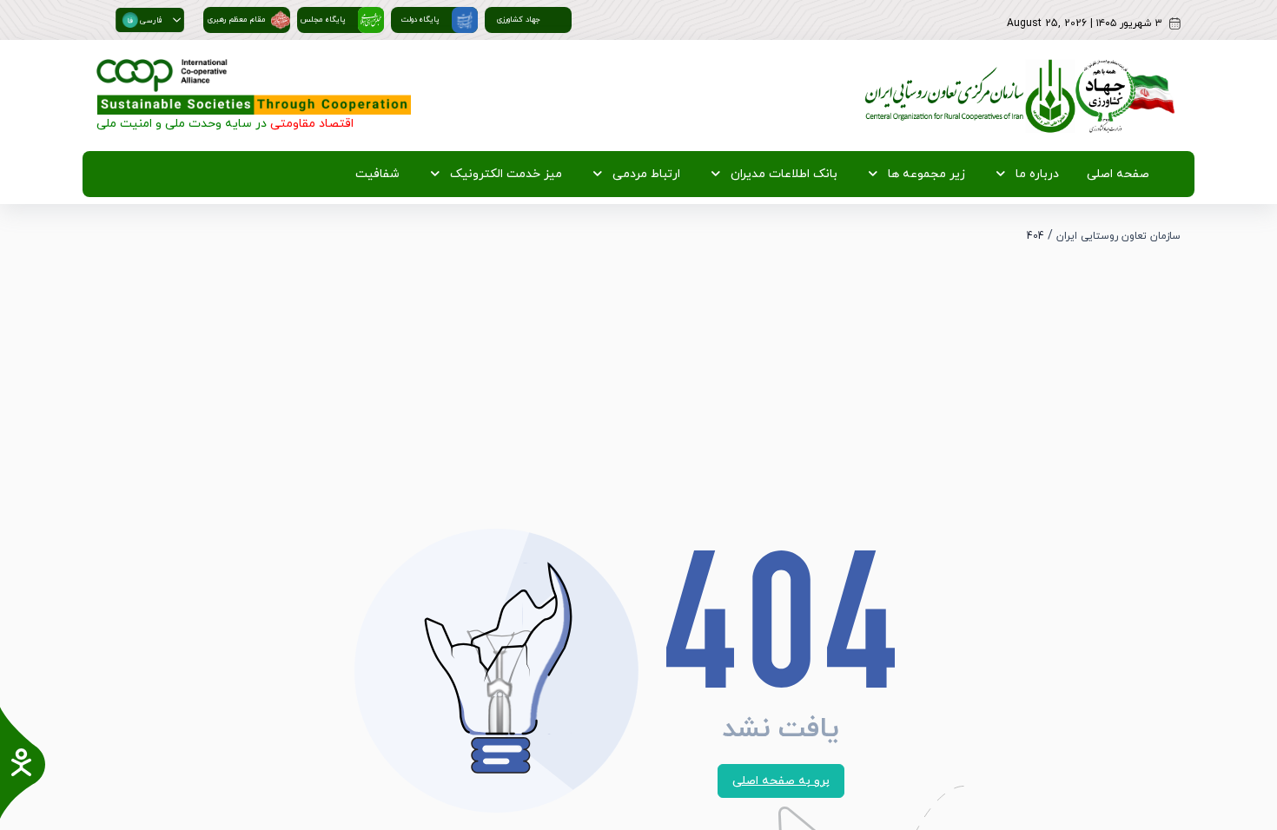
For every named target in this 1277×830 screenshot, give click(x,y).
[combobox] (142, 20)
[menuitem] (1114, 174)
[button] (176, 20)
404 (1035, 236)
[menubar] (749, 174)
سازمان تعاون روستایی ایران (1118, 236)
